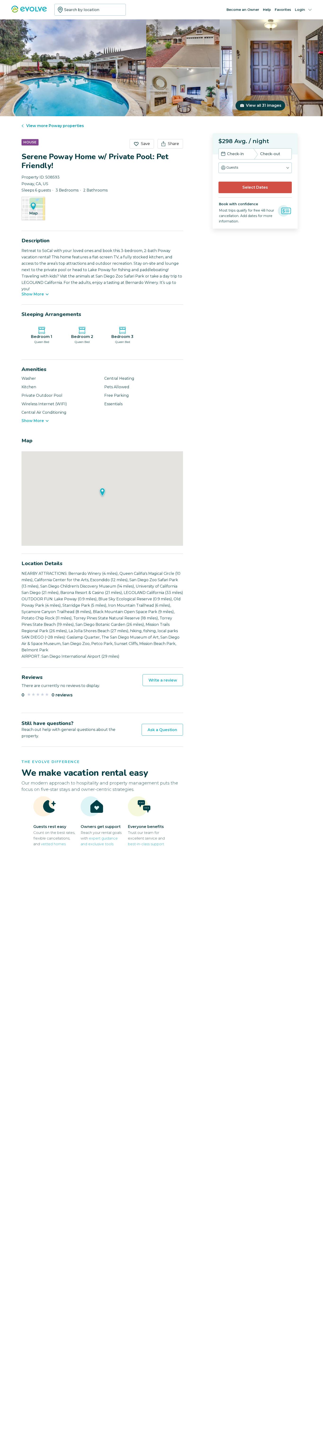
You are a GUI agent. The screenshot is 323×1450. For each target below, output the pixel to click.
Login (300, 10)
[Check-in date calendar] (223, 154)
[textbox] (90, 10)
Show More (33, 294)
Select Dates (255, 187)
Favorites (283, 10)
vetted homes (53, 844)
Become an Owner (243, 10)
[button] (255, 167)
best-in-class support (146, 844)
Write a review (162, 680)
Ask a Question (162, 730)
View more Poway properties (55, 126)
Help (267, 10)
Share (173, 143)
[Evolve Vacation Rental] (29, 11)
